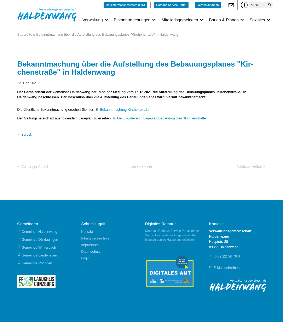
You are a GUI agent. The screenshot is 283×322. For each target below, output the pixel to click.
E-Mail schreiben (226, 268)
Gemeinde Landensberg (40, 255)
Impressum (90, 245)
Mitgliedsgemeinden (180, 20)
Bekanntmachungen (132, 20)
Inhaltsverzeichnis (95, 238)
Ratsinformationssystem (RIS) (125, 4)
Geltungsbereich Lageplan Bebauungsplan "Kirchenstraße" (162, 118)
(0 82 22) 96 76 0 (226, 256)
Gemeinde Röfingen (37, 263)
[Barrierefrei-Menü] (244, 5)
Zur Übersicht (141, 167)
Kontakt (87, 232)
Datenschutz (91, 252)
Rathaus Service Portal (171, 4)
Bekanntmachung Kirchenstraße (124, 110)
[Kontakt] (231, 5)
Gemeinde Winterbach (39, 247)
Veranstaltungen (208, 4)
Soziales (257, 20)
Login (85, 258)
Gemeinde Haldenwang (39, 232)
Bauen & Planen (224, 20)
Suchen (270, 5)
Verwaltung (92, 20)
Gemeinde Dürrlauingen (40, 240)
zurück (27, 134)
